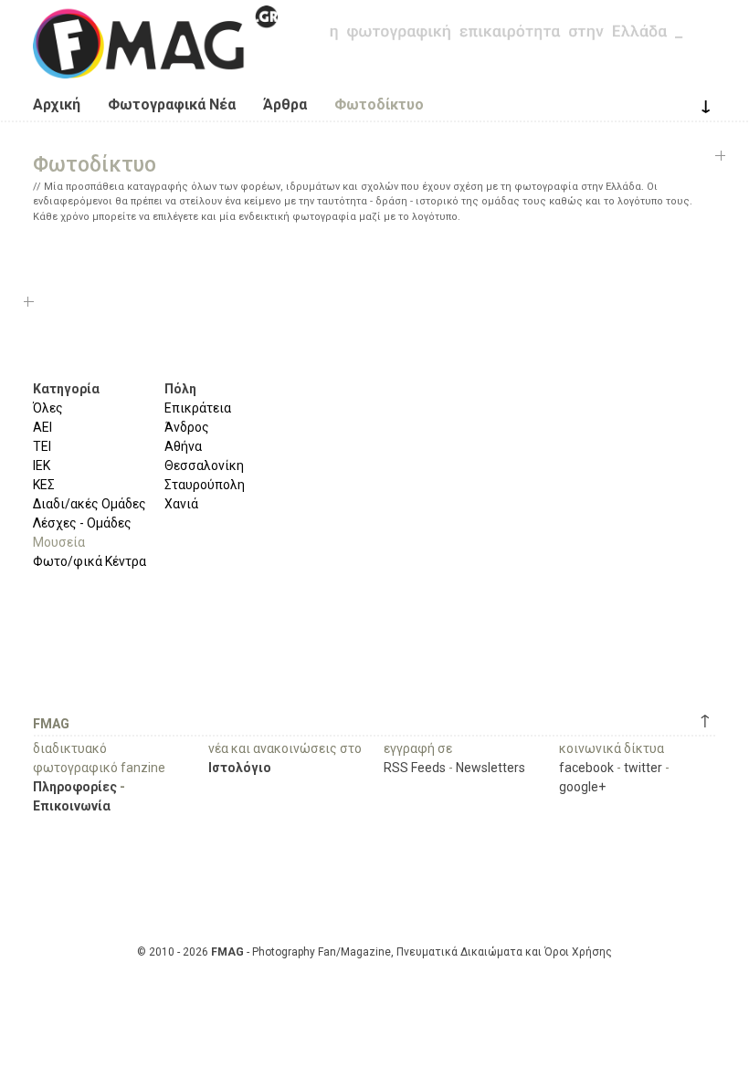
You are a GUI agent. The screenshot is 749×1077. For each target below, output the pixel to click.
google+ (582, 786)
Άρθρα (285, 104)
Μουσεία (59, 542)
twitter (643, 767)
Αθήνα (183, 446)
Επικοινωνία (72, 806)
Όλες (48, 408)
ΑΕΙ (42, 427)
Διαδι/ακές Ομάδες (89, 504)
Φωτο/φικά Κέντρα (89, 561)
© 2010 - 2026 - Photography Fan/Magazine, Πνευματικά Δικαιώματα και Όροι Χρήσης (374, 952)
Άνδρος (186, 427)
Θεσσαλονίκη (204, 465)
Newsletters (490, 767)
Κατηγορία (66, 389)
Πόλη (180, 389)
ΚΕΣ (44, 484)
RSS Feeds (415, 767)
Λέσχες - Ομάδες (82, 523)
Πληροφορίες (75, 786)
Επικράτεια (197, 408)
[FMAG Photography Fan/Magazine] (155, 65)
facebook (586, 767)
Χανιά (181, 504)
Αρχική (56, 104)
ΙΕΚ (41, 465)
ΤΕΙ (42, 446)
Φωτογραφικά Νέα (172, 104)
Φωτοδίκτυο (379, 104)
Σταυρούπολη (204, 484)
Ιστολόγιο (239, 767)
